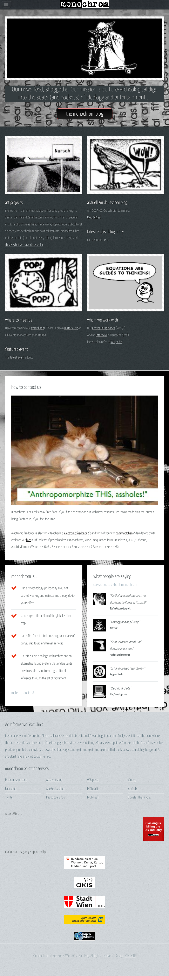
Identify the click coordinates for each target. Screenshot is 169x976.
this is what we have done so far (24, 245)
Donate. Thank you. (139, 797)
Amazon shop (54, 780)
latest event (17, 357)
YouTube (133, 789)
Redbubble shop (55, 797)
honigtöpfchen (124, 533)
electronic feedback (75, 533)
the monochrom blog (84, 114)
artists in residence (103, 328)
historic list (71, 328)
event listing (38, 328)
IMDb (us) (93, 797)
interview (101, 335)
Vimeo (131, 780)
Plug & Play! (94, 217)
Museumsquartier (16, 780)
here (105, 240)
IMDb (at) (92, 789)
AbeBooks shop (55, 789)
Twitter (9, 797)
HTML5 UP (130, 956)
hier (28, 540)
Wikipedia (116, 342)
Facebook (10, 789)
